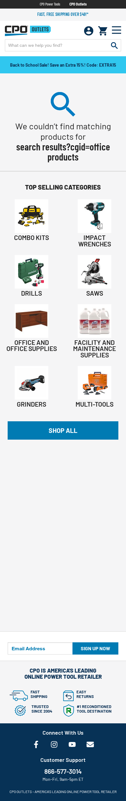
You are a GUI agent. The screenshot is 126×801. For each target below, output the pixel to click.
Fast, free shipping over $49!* (63, 14)
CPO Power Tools (50, 4)
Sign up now (95, 648)
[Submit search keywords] (114, 45)
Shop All (63, 430)
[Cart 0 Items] (102, 30)
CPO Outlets (78, 4)
